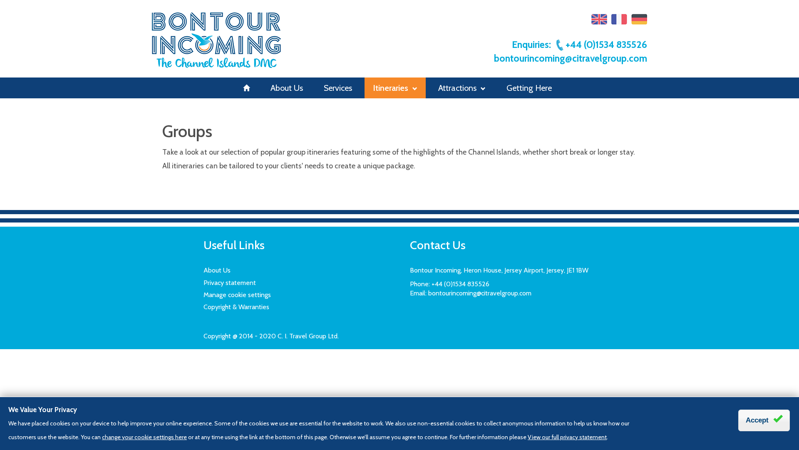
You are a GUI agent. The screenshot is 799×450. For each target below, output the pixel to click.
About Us (286, 88)
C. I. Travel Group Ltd (307, 336)
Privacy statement (229, 283)
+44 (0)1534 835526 (606, 44)
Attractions (457, 88)
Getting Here (529, 88)
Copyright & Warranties (236, 307)
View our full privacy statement (567, 437)
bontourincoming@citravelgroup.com (570, 58)
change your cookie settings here (144, 437)
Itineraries (390, 88)
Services (338, 88)
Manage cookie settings (237, 295)
